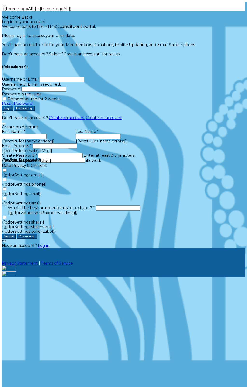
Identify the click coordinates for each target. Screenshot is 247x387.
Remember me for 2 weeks (34, 99)
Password (11, 89)
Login (7, 108)
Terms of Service (57, 263)
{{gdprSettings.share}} (23, 222)
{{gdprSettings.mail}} (21, 193)
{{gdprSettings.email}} (23, 175)
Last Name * (87, 131)
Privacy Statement (20, 263)
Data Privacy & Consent (24, 165)
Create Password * (19, 155)
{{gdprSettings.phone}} (24, 184)
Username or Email (20, 79)
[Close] (4, 123)
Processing (24, 108)
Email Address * (17, 145)
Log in (43, 245)
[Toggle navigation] (4, 5)
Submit (9, 236)
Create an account (67, 117)
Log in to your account (24, 22)
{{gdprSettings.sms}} (21, 203)
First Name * (13, 131)
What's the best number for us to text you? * (51, 207)
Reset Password (17, 103)
